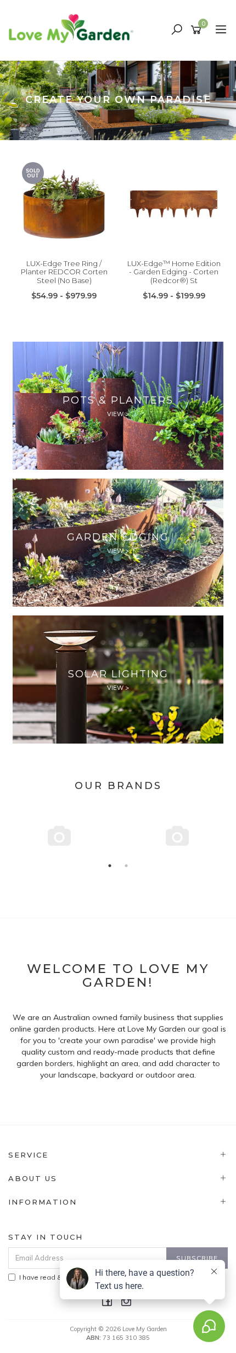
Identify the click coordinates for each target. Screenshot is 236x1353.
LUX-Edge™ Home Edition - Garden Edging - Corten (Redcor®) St (174, 272)
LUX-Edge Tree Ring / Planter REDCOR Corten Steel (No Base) (64, 272)
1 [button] (109, 865)
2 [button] (126, 865)
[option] (118, 100)
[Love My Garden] (73, 29)
